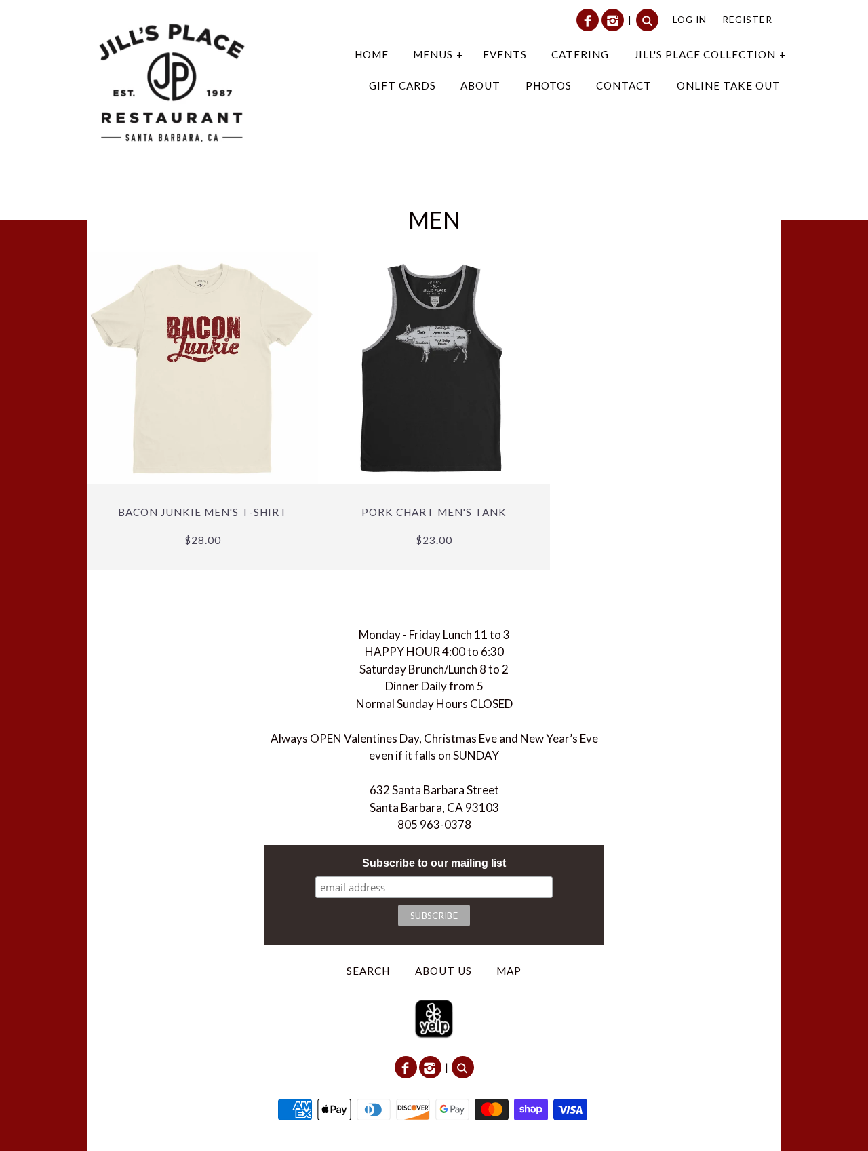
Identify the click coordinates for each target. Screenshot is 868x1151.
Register (747, 19)
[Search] (647, 20)
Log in (690, 19)
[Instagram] (612, 20)
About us (443, 970)
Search (368, 970)
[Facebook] (587, 20)
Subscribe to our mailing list (434, 863)
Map (508, 970)
